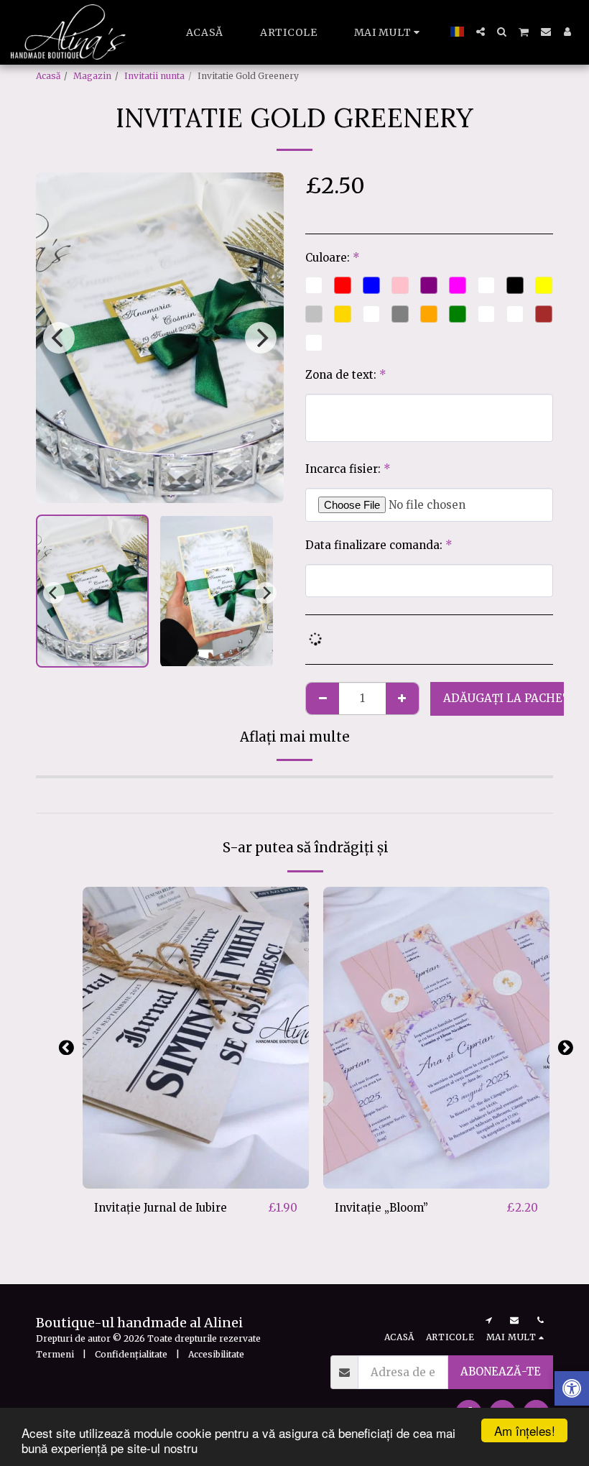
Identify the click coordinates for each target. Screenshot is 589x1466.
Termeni (55, 1354)
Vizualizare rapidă (196, 1156)
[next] (261, 338)
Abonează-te (500, 1371)
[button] (480, 32)
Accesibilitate (216, 1354)
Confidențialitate (131, 1354)
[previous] (59, 338)
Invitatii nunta (154, 75)
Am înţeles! (524, 1430)
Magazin (92, 75)
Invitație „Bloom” (381, 1207)
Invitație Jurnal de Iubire (160, 1207)
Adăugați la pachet (199, 1182)
